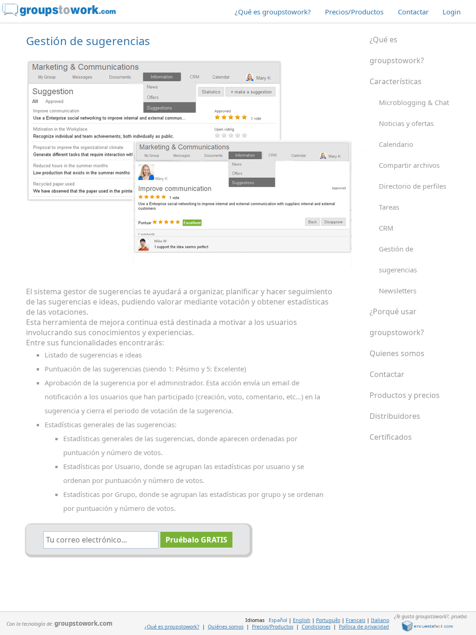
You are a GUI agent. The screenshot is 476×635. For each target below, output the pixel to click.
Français (355, 620)
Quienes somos (397, 353)
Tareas (389, 207)
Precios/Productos (354, 11)
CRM (386, 227)
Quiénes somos (226, 626)
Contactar (413, 11)
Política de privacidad (364, 626)
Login (452, 11)
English (302, 620)
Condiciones (316, 626)
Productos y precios (405, 395)
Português (328, 620)
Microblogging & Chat (414, 102)
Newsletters (397, 290)
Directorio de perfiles (412, 186)
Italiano (380, 620)
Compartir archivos (409, 165)
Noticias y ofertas (406, 123)
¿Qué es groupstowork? (273, 11)
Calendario (396, 144)
